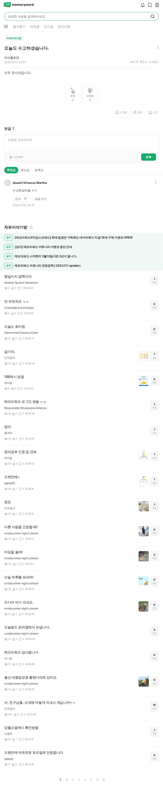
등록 (148, 157)
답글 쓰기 (40, 198)
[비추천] (25, 199)
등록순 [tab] (39, 170)
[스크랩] (148, 5)
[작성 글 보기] (156, 5)
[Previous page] (60, 779)
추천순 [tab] (11, 170)
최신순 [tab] (25, 170)
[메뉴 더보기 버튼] (6, 26)
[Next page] (103, 779)
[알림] (141, 5)
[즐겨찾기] (31, 227)
